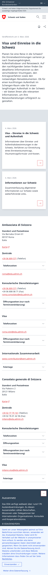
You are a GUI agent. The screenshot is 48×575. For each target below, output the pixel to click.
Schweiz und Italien (16, 17)
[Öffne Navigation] (44, 17)
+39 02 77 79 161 (10, 413)
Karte (4, 247)
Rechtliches (7, 559)
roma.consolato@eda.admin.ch (17, 294)
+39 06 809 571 (9, 258)
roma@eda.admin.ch (12, 273)
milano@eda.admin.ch (13, 419)
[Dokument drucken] (39, 26)
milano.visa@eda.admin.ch (15, 470)
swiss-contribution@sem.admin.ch (18, 358)
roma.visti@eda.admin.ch (14, 331)
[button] (43, 493)
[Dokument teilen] (44, 26)
